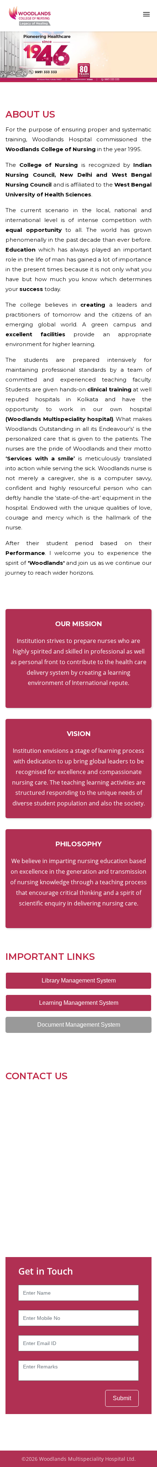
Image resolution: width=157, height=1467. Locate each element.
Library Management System (79, 980)
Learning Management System (78, 1003)
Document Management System (78, 1025)
